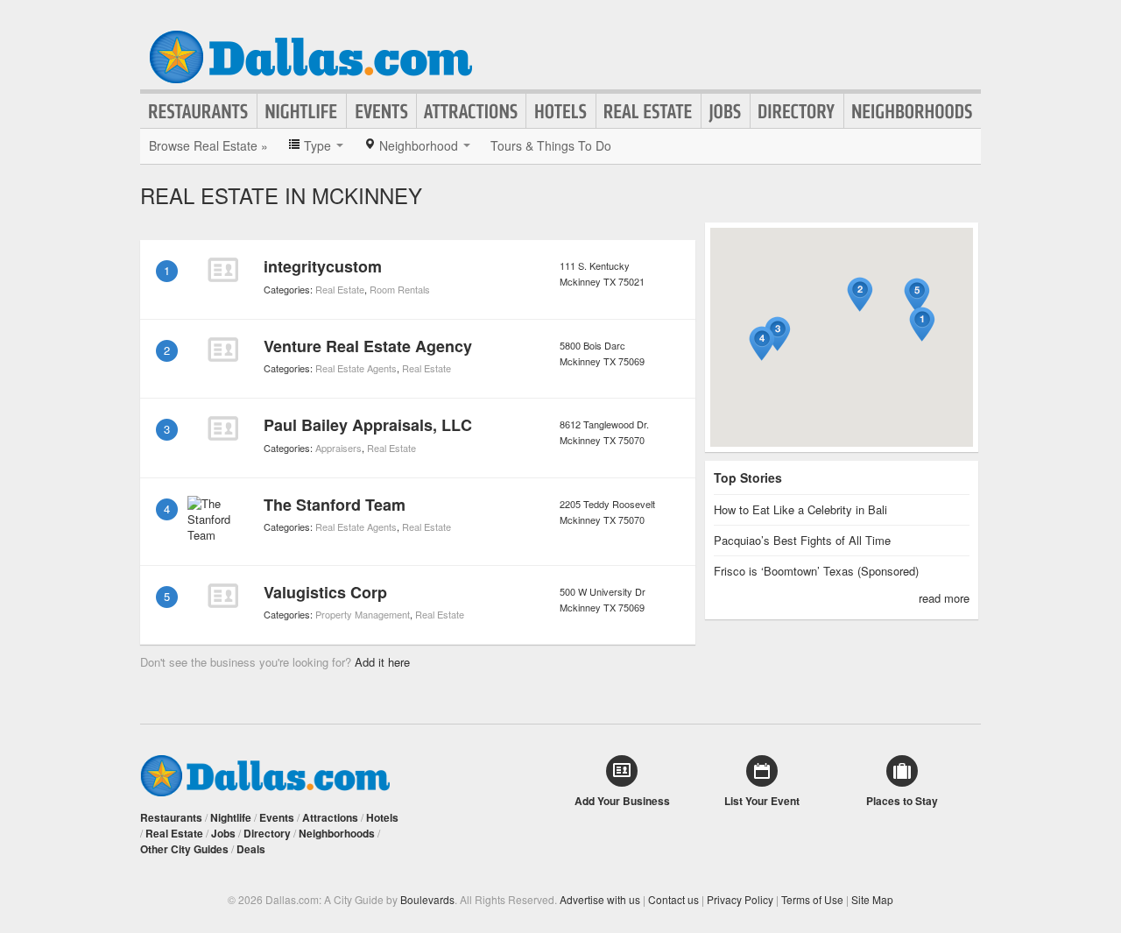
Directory (797, 111)
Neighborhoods (912, 111)
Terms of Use (812, 899)
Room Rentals (400, 289)
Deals (250, 849)
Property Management (362, 614)
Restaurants (199, 111)
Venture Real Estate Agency (368, 346)
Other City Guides (184, 849)
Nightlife (301, 111)
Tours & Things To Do (550, 145)
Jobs (726, 111)
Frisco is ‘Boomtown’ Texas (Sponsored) (816, 570)
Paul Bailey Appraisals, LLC (368, 424)
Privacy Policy (740, 899)
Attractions (471, 111)
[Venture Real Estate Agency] (222, 349)
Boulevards (427, 899)
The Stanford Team (334, 504)
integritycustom (323, 266)
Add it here (382, 662)
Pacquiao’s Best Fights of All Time (802, 540)
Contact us (673, 899)
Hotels (561, 111)
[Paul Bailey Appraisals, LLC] (222, 428)
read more (944, 598)
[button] (922, 325)
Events (381, 111)
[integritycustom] (222, 270)
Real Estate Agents (356, 368)
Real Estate (648, 111)
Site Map (872, 899)
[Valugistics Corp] (222, 595)
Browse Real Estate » (208, 145)
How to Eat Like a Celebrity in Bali (800, 509)
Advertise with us (600, 899)
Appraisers (338, 448)
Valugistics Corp (325, 592)
